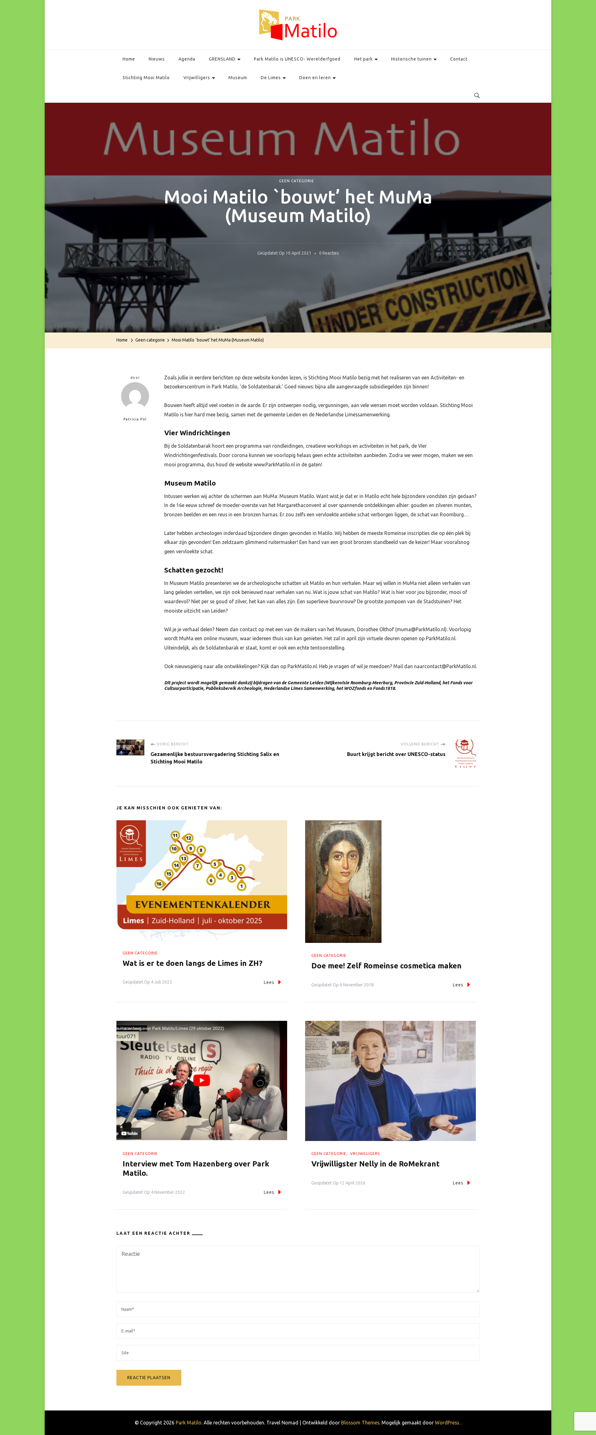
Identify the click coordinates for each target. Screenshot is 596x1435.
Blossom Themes (360, 1422)
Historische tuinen (411, 59)
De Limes (271, 77)
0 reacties (329, 254)
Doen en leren (315, 77)
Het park (363, 59)
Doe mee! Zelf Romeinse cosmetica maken (386, 966)
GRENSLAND (222, 59)
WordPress (447, 1422)
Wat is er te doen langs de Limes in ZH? (192, 963)
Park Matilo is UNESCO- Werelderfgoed (297, 59)
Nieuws (157, 59)
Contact (458, 59)
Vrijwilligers (196, 77)
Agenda (186, 59)
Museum (237, 77)
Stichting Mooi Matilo (146, 77)
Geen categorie (296, 181)
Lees (269, 982)
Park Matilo (188, 1422)
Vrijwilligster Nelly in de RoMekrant (375, 1164)
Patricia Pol (135, 419)
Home (129, 59)
